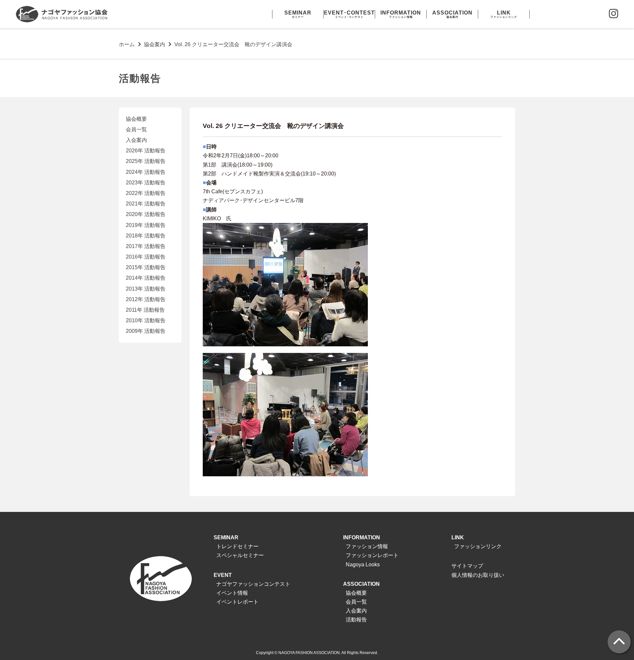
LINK (457, 537)
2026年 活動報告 (145, 150)
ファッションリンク (478, 546)
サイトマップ (467, 566)
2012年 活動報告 (145, 299)
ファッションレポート (372, 555)
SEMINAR (226, 537)
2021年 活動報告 (145, 203)
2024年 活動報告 (145, 172)
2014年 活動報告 (145, 278)
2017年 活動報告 (145, 246)
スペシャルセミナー (240, 555)
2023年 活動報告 (145, 182)
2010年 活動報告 (145, 320)
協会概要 (136, 119)
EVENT (223, 575)
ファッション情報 (367, 546)
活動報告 (356, 619)
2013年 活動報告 (145, 289)
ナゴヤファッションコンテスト (253, 584)
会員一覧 (136, 129)
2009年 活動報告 (145, 331)
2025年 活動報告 (145, 161)
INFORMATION (361, 537)
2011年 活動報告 (145, 310)
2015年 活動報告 (145, 267)
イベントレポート (237, 602)
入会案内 (136, 140)
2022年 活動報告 (145, 193)
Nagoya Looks (363, 564)
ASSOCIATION (361, 584)
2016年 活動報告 (145, 257)
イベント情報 (232, 593)
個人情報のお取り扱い (477, 575)
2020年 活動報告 (145, 214)
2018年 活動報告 (145, 235)
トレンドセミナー (237, 546)
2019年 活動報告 (145, 225)
